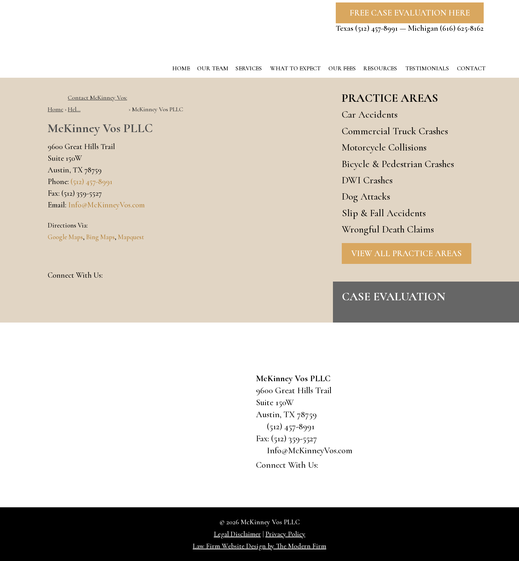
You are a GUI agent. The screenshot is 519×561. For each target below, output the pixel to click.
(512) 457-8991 (376, 28)
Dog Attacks (366, 196)
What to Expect (295, 68)
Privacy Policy (285, 534)
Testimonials (427, 68)
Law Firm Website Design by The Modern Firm (259, 546)
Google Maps (65, 237)
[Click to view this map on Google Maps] (192, 424)
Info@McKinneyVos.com (106, 204)
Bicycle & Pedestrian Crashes (398, 164)
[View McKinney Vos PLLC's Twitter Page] (131, 276)
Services (248, 68)
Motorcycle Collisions (384, 147)
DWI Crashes (367, 180)
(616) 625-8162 (462, 28)
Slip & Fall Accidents (384, 213)
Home (181, 68)
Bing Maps (100, 237)
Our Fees (342, 68)
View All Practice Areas (406, 253)
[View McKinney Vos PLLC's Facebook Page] (113, 276)
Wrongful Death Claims (388, 229)
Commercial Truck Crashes (395, 131)
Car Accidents (370, 114)
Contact (471, 68)
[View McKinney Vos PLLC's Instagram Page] (149, 276)
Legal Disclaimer (237, 534)
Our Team (212, 68)
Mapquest (131, 237)
